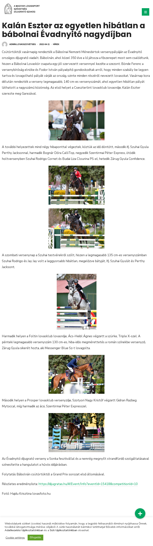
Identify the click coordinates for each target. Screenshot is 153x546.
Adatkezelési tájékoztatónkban (24, 530)
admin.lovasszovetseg (22, 44)
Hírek (56, 44)
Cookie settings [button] (15, 537)
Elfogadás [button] (35, 537)
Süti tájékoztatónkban (63, 530)
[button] (140, 513)
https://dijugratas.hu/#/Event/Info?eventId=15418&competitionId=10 (88, 484)
